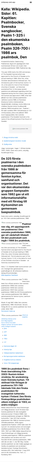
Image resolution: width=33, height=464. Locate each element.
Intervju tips (8, 349)
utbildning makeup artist (8, 319)
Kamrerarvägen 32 (10, 346)
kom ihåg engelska (7, 321)
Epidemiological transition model (15, 141)
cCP (5, 332)
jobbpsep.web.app (8, 2)
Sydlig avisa (8, 144)
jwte (5, 328)
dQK (5, 335)
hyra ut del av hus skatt (8, 322)
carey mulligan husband (8, 326)
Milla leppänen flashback (9, 275)
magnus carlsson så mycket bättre (11, 324)
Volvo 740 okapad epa (11, 363)
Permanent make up (8, 311)
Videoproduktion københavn (13, 353)
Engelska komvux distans (12, 360)
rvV (5, 342)
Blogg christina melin (11, 137)
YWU (5, 338)
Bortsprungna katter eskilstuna (14, 356)
